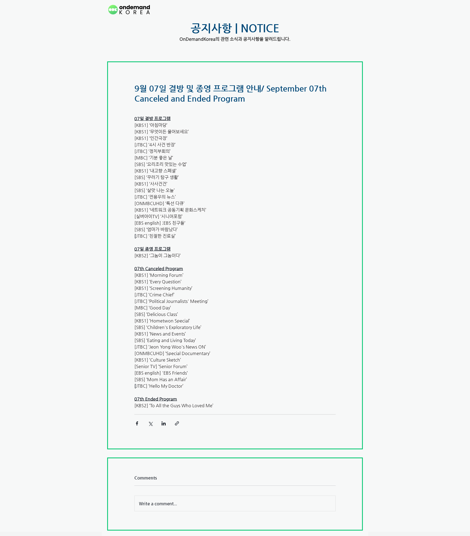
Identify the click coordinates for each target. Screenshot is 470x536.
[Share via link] (177, 423)
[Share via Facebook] (137, 423)
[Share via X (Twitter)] (150, 423)
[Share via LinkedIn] (163, 423)
